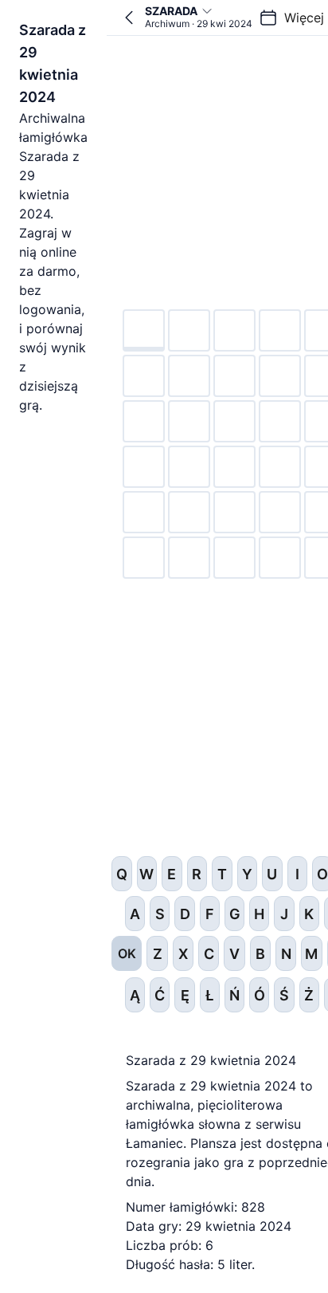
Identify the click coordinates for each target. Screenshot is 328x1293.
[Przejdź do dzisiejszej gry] (129, 17)
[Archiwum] (268, 17)
